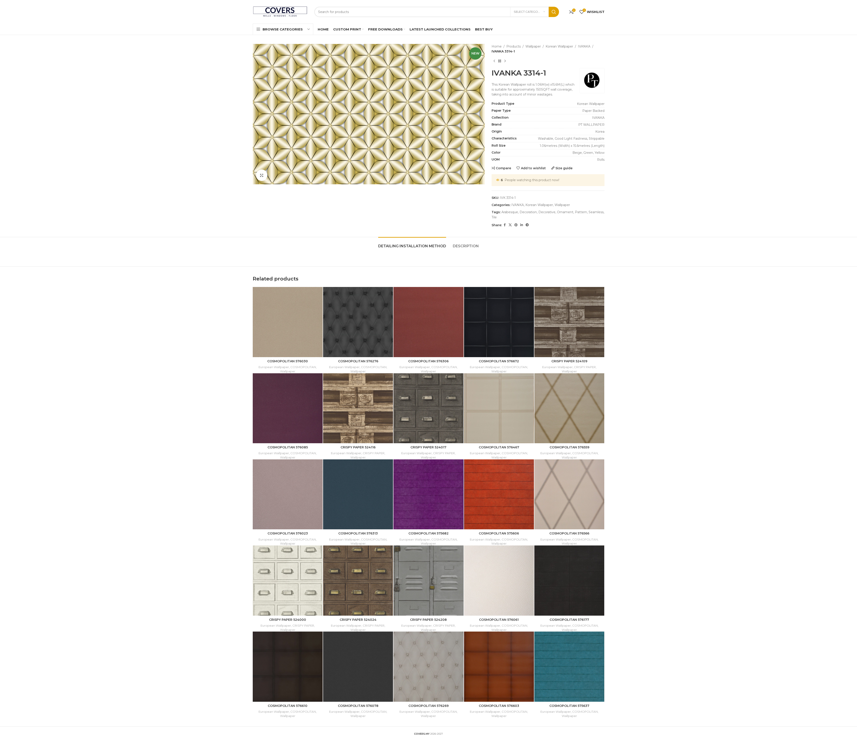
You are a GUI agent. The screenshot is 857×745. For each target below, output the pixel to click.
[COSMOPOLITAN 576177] (569, 580)
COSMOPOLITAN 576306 (428, 361)
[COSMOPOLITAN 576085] (288, 408)
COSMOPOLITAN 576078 (358, 706)
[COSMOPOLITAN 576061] (499, 580)
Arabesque (509, 212)
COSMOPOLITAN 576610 (287, 706)
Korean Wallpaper (559, 46)
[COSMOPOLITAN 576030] (288, 322)
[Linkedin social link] (521, 225)
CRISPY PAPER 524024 (358, 620)
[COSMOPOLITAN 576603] (499, 667)
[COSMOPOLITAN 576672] (499, 322)
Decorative (546, 212)
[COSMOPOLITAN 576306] (428, 322)
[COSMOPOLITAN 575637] (569, 667)
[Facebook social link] (504, 225)
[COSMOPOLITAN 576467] (499, 408)
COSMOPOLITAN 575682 (428, 533)
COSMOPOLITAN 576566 (569, 533)
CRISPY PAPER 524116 (358, 447)
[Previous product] (494, 61)
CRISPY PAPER (585, 367)
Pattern (581, 212)
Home (497, 46)
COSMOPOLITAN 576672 (499, 361)
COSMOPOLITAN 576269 (428, 706)
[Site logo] (280, 11)
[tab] (412, 244)
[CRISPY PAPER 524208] (428, 580)
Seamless (596, 212)
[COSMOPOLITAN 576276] (358, 322)
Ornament (565, 212)
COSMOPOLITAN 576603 (499, 706)
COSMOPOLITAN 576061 (499, 620)
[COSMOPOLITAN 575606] (499, 494)
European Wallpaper (274, 367)
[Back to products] (499, 61)
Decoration (528, 212)
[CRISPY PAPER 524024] (358, 580)
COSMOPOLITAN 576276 (358, 361)
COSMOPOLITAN (303, 367)
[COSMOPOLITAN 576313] (358, 494)
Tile (494, 217)
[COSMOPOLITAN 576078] (358, 667)
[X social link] (510, 225)
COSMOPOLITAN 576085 (288, 447)
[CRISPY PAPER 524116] (358, 408)
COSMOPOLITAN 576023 (288, 533)
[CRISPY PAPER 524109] (569, 322)
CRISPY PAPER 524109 (569, 361)
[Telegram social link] (527, 225)
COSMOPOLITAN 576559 (569, 447)
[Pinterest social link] (516, 225)
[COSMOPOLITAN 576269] (428, 667)
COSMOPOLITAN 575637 (569, 706)
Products (513, 46)
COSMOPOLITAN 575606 (499, 533)
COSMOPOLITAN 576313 (358, 533)
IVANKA (584, 46)
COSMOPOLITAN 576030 (287, 361)
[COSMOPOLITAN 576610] (288, 667)
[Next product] (505, 61)
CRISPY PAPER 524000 (287, 620)
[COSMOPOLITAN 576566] (569, 494)
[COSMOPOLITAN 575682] (428, 494)
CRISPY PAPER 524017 (428, 447)
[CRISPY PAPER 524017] (428, 408)
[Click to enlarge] (261, 175)
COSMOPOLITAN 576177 (569, 620)
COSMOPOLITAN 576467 (499, 447)
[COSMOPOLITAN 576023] (288, 494)
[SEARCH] (554, 12)
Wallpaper (533, 46)
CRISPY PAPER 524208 (428, 620)
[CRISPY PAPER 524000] (288, 580)
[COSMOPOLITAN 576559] (569, 408)
